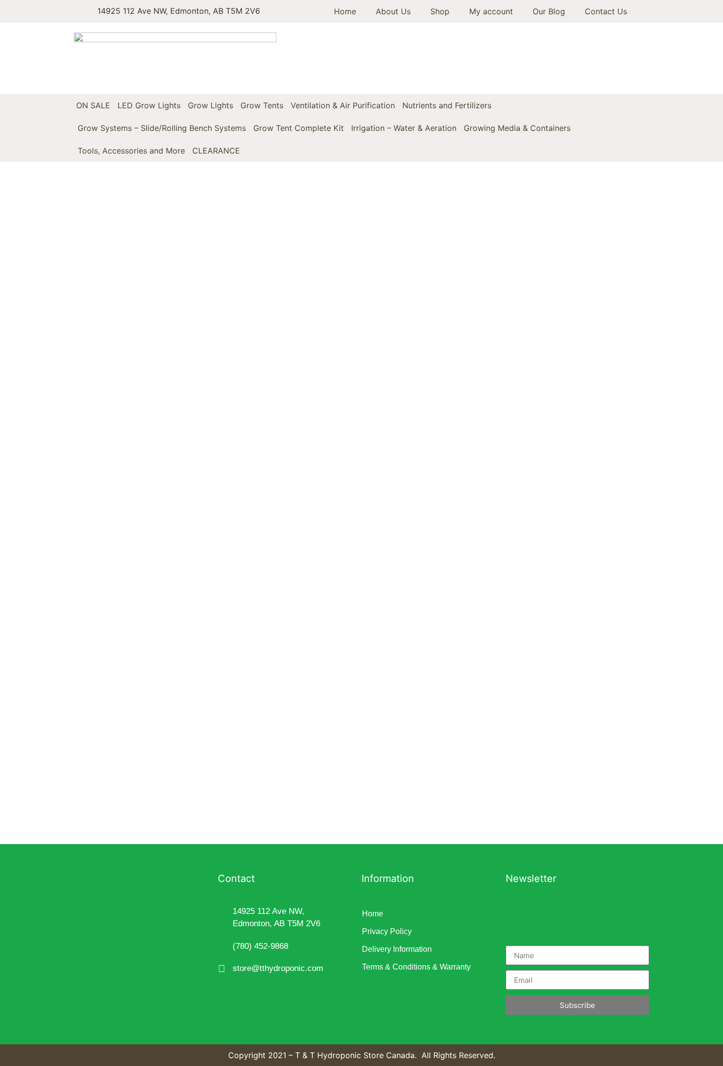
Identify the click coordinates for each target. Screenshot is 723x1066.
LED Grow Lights (149, 105)
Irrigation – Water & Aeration (403, 128)
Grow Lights (210, 105)
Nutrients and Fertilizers (446, 105)
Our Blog (549, 11)
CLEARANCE (216, 151)
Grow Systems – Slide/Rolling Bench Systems (162, 128)
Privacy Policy (387, 931)
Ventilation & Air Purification (343, 105)
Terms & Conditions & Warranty (416, 967)
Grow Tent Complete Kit (298, 128)
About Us (393, 11)
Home (345, 11)
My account (491, 11)
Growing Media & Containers (517, 128)
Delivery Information (397, 949)
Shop (440, 11)
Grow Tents (262, 105)
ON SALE (93, 105)
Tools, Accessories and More (131, 151)
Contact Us (606, 11)
